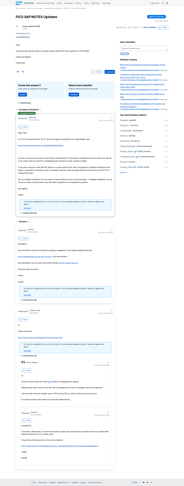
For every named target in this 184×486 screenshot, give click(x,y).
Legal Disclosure (63, 482)
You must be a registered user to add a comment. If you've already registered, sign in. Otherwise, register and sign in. (64, 203)
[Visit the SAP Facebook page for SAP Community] (140, 482)
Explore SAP (155, 3)
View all (123, 172)
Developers (69, 3)
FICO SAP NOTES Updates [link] (78, 8)
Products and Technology (45, 3)
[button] (159, 27)
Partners (78, 3)
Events (86, 3)
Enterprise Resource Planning (53, 8)
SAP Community (20, 8)
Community (29, 3)
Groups (59, 3)
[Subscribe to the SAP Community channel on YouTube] (147, 482)
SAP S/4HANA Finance (23, 37)
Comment (110, 72)
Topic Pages (106, 3)
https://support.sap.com (69, 263)
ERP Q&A (66, 8)
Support (83, 482)
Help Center (95, 3)
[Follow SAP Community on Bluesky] (143, 482)
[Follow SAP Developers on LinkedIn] (151, 482)
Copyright (52, 482)
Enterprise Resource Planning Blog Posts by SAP (140, 70)
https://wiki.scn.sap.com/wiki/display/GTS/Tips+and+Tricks (40, 338)
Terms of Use (42, 482)
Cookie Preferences (95, 482)
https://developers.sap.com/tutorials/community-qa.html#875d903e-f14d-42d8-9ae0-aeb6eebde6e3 (59, 446)
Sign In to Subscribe (156, 17)
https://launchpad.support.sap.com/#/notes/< (35, 257)
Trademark (74, 482)
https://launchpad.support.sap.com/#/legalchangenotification (40, 145)
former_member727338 (31, 26)
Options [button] (167, 17)
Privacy (33, 482)
